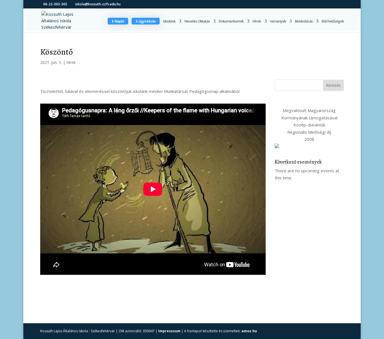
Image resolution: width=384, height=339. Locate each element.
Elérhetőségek (333, 21)
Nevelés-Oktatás (197, 21)
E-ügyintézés (145, 21)
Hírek (256, 21)
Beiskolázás (304, 21)
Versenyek (278, 21)
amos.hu (249, 331)
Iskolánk (169, 21)
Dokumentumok (231, 21)
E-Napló (118, 21)
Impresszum (169, 331)
